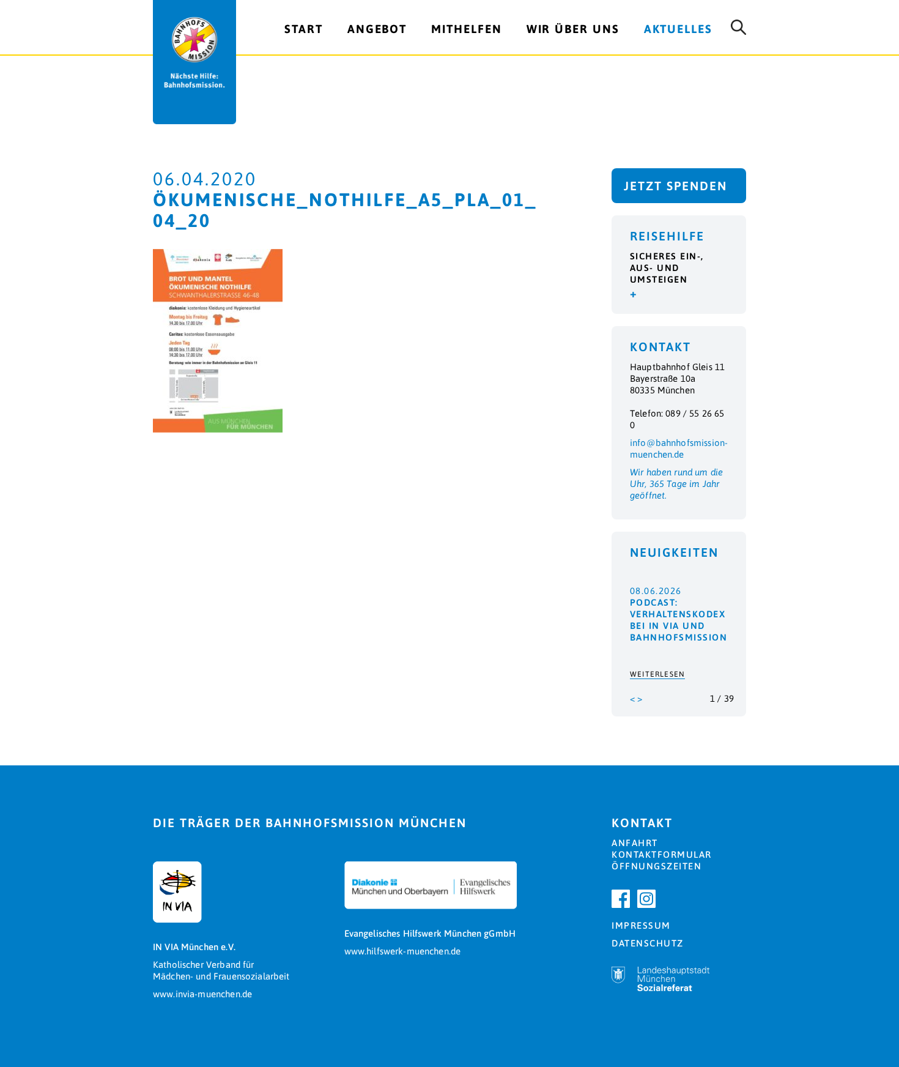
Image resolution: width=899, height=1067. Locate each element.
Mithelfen (466, 28)
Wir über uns (573, 28)
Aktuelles (678, 28)
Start (303, 28)
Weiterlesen (657, 674)
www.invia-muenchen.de (202, 994)
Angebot (377, 28)
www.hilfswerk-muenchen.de (402, 951)
